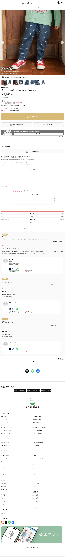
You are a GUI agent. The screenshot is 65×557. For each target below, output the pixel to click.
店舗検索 (3, 513)
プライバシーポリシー (37, 507)
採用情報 (34, 498)
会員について (35, 474)
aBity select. (4, 474)
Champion (3, 483)
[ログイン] (58, 2)
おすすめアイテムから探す (7, 427)
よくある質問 (35, 483)
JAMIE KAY (3, 486)
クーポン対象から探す (38, 430)
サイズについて (36, 471)
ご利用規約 (35, 501)
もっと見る (32, 362)
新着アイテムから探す (6, 433)
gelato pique (4, 489)
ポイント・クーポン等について (39, 477)
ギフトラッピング (36, 480)
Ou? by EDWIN (4, 468)
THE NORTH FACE (5, 477)
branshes (5, 87)
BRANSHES (32, 547)
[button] (2, 42)
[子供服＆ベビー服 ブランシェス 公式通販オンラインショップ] (27, 3)
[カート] (62, 2)
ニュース (3, 501)
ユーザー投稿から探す (6, 445)
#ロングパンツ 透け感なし (20, 390)
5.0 (26, 191)
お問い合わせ (35, 486)
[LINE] (9, 522)
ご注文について (36, 462)
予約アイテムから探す (38, 433)
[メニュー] (3, 2)
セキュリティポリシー (37, 504)
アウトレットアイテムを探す (39, 427)
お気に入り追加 (49, 124)
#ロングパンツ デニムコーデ (33, 390)
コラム (2, 504)
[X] (6, 522)
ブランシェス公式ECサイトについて (40, 459)
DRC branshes (4, 465)
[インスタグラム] (2, 522)
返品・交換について (37, 468)
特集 (2, 498)
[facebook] (13, 522)
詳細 (21, 102)
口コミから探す (36, 445)
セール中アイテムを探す (6, 430)
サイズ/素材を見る (34, 151)
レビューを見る (15, 108)
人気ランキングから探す (7, 438)
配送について (35, 465)
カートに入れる (33, 117)
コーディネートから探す (38, 442)
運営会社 (34, 495)
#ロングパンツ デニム (46, 390)
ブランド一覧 (4, 459)
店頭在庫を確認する (18, 124)
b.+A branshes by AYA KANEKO (8, 471)
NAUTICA (3, 480)
